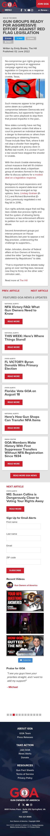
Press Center (10, 439)
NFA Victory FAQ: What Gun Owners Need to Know (22, 310)
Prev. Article (10, 290)
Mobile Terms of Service (18, 827)
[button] (8, 715)
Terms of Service (25, 774)
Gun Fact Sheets (25, 770)
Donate (25, 757)
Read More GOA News (25, 475)
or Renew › (43, 10)
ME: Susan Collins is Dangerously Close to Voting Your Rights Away (25, 497)
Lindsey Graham (29, 193)
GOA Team (25, 733)
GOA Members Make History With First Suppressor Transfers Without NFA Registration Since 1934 (24, 449)
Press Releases (25, 737)
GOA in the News (10, 18)
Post (20, 38)
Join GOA (43, 3)
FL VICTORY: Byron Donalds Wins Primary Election (21, 365)
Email (31, 38)
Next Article (39, 290)
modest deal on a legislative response (24, 176)
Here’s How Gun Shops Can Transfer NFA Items (23, 418)
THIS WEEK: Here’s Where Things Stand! (24, 337)
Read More (14, 321)
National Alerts (12, 304)
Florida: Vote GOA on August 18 (20, 392)
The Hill (24, 280)
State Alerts (10, 359)
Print (9, 42)
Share (8, 38)
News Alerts (25, 753)
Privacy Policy (25, 777)
